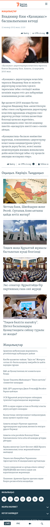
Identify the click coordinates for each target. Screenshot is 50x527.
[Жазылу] (41, 499)
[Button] (25, 33)
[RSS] (34, 499)
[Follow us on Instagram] (22, 499)
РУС (18, 524)
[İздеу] (42, 523)
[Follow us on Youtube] (16, 499)
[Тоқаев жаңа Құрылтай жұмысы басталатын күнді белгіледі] (25, 232)
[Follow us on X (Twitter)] (10, 499)
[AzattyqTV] (30, 523)
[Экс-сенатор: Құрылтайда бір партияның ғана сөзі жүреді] (25, 269)
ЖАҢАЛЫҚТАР (9, 11)
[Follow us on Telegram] (28, 499)
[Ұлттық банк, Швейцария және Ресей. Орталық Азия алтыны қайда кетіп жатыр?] (25, 191)
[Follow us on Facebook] (4, 499)
